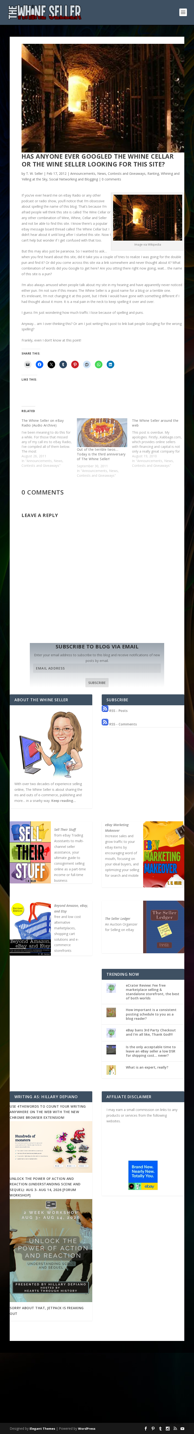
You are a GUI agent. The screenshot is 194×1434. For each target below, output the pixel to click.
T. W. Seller (34, 173)
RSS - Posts (118, 710)
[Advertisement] (97, 1386)
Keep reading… (63, 800)
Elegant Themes (42, 1428)
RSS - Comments (122, 724)
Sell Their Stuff (65, 829)
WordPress (86, 1428)
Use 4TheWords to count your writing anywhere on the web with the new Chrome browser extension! (48, 1112)
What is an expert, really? (147, 1067)
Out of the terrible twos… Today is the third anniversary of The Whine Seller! (101, 454)
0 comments (111, 179)
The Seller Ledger (117, 918)
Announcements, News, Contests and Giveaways (108, 173)
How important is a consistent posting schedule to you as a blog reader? (151, 1013)
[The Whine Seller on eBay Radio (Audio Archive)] (49, 443)
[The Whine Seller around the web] (159, 443)
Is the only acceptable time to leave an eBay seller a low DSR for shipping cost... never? (151, 1051)
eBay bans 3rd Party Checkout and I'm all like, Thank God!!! (151, 1032)
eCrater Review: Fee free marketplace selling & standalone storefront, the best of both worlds (152, 992)
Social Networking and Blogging (73, 179)
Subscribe (97, 682)
